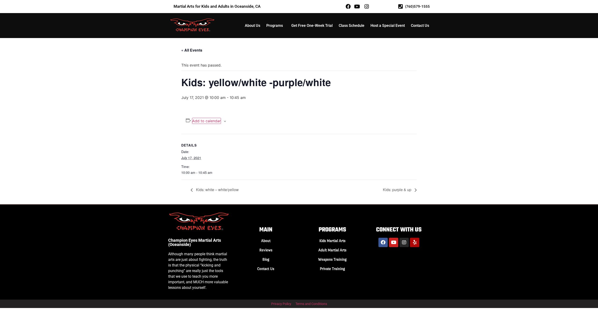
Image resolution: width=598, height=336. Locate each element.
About (266, 240)
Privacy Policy (281, 304)
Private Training (332, 268)
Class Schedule (351, 25)
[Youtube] (393, 242)
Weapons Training (332, 259)
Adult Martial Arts (332, 250)
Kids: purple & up (397, 189)
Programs (274, 25)
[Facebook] (383, 242)
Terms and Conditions (311, 304)
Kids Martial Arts (332, 240)
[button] (275, 25)
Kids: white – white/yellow (217, 189)
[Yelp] (414, 242)
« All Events (191, 50)
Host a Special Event (387, 25)
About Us (252, 25)
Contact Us (420, 25)
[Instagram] (404, 242)
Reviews (265, 250)
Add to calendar (206, 121)
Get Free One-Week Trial (312, 25)
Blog (265, 259)
